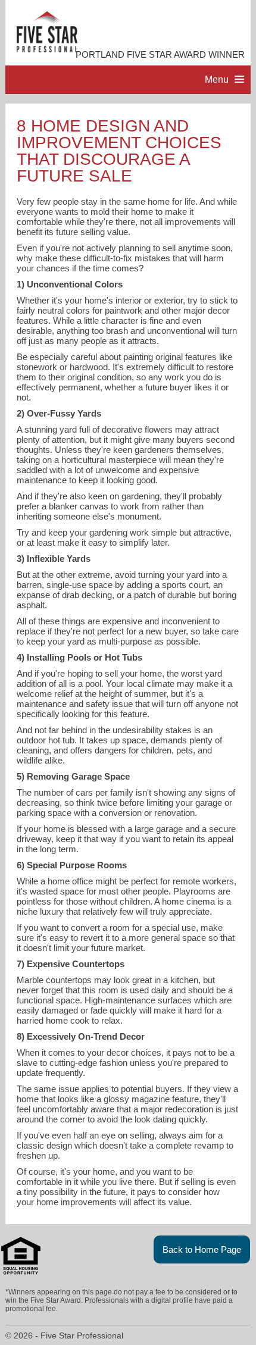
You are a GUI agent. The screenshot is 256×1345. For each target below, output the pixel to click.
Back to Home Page (202, 1249)
